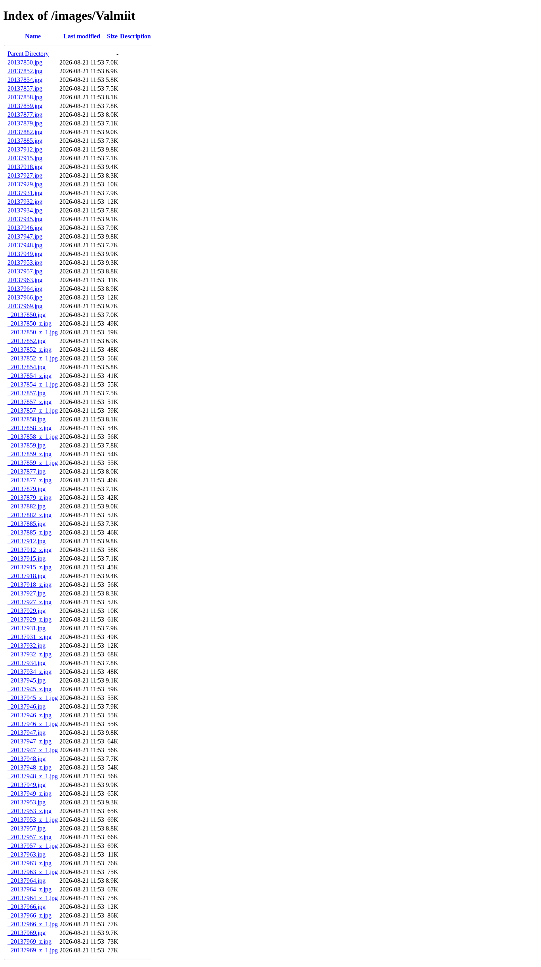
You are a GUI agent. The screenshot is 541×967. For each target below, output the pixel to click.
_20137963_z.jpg (29, 863)
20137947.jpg (25, 236)
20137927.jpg (25, 175)
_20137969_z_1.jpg (33, 950)
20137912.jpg (25, 149)
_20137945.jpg (27, 680)
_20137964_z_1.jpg (33, 898)
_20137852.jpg (27, 341)
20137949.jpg (25, 253)
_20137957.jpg (27, 828)
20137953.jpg (25, 262)
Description (135, 36)
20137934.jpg (25, 210)
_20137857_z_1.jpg (33, 410)
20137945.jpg (25, 219)
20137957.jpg (25, 271)
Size (112, 36)
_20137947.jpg (27, 732)
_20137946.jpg (27, 706)
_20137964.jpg (27, 880)
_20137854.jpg (27, 367)
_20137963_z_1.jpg (33, 871)
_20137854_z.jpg (29, 375)
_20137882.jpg (27, 506)
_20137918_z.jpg (29, 584)
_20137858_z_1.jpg (33, 436)
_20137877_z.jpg (29, 480)
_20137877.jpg (27, 471)
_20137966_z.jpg (29, 915)
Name (33, 36)
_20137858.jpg (27, 419)
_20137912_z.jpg (29, 549)
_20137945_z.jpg (29, 689)
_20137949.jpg (27, 784)
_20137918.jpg (27, 576)
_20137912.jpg (27, 541)
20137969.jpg (25, 306)
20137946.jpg (25, 227)
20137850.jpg (25, 62)
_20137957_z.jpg (29, 837)
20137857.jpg (25, 88)
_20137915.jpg (27, 558)
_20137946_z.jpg (29, 715)
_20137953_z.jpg (29, 811)
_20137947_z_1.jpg (33, 750)
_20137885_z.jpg (29, 532)
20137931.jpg (25, 193)
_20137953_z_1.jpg (33, 819)
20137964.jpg (25, 288)
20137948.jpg (25, 245)
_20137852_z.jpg (29, 349)
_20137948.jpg (27, 758)
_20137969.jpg (27, 932)
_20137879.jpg (27, 488)
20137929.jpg (25, 184)
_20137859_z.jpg (29, 454)
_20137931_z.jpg (29, 636)
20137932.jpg (25, 201)
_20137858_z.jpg (29, 428)
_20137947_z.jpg (29, 741)
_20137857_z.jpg (29, 401)
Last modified (81, 36)
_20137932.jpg (27, 645)
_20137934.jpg (27, 663)
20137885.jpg (25, 140)
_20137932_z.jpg (29, 654)
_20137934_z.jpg (29, 671)
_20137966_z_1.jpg (33, 924)
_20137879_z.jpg (29, 497)
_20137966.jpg (27, 906)
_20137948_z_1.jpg (33, 776)
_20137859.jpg (27, 445)
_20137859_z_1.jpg (33, 462)
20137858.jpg (25, 97)
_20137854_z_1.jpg (33, 384)
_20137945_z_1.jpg (33, 697)
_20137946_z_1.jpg (33, 724)
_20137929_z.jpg (29, 619)
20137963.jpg (25, 280)
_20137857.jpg (27, 393)
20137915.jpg (25, 158)
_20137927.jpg (27, 593)
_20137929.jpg (27, 610)
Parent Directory (28, 53)
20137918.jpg (25, 166)
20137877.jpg (25, 114)
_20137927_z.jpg (29, 602)
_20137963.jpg (27, 854)
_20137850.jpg (27, 314)
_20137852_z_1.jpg (33, 358)
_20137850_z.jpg (29, 323)
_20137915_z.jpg (29, 567)
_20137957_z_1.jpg (33, 845)
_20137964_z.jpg (29, 889)
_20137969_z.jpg (29, 941)
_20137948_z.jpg (29, 767)
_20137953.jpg (27, 802)
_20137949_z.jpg (29, 793)
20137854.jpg (25, 79)
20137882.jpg (25, 132)
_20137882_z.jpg (29, 515)
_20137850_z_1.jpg (33, 332)
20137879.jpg (25, 123)
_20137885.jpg (27, 523)
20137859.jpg (25, 105)
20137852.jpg (25, 71)
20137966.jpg (25, 297)
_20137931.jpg (27, 628)
